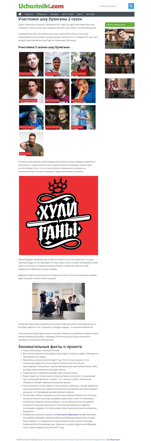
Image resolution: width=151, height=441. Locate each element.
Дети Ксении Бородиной (116, 92)
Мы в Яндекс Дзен (113, 440)
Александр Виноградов (28, 100)
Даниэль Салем (25, 154)
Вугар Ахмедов (77, 100)
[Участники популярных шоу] (41, 6)
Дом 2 (80, 14)
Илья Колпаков (77, 127)
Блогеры (54, 14)
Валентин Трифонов (27, 127)
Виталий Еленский (78, 74)
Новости (29, 14)
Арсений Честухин (52, 127)
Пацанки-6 (42, 14)
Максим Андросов (52, 100)
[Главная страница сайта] (20, 14)
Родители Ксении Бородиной (118, 67)
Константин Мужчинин (67, 414)
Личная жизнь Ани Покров (117, 42)
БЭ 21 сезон (68, 14)
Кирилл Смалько (52, 74)
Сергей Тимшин (25, 74)
